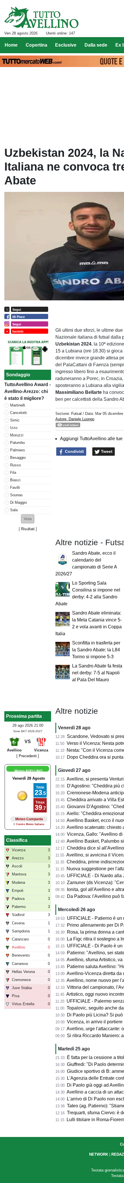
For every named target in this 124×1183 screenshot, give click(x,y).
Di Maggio (18, 502)
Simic (15, 420)
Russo (15, 465)
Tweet (106, 451)
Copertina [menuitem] (36, 45)
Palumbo (17, 442)
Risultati (28, 529)
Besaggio (18, 457)
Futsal (76, 413)
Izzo (13, 428)
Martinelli (17, 405)
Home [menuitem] (11, 45)
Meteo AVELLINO (28, 771)
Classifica (16, 840)
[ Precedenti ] (27, 756)
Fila (13, 472)
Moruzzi (16, 435)
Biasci (15, 480)
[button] (27, 518)
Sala (14, 510)
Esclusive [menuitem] (65, 45)
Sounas (16, 495)
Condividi (74, 451)
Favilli (15, 487)
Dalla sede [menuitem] (95, 45)
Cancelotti (18, 413)
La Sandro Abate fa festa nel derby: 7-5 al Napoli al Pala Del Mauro (97, 672)
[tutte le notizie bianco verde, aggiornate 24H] (41, 17)
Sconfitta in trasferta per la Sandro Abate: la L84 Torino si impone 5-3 (96, 649)
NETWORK (98, 1154)
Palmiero (17, 450)
